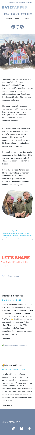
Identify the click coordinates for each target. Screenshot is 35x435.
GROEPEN (22, 2)
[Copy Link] (22, 27)
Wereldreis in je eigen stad (12, 295)
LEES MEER (7, 339)
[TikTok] (29, 428)
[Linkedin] (17, 27)
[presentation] (17, 283)
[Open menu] (31, 7)
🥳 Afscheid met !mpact (12, 365)
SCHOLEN (29, 2)
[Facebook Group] (21, 428)
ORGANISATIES (13, 2)
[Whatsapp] (13, 27)
